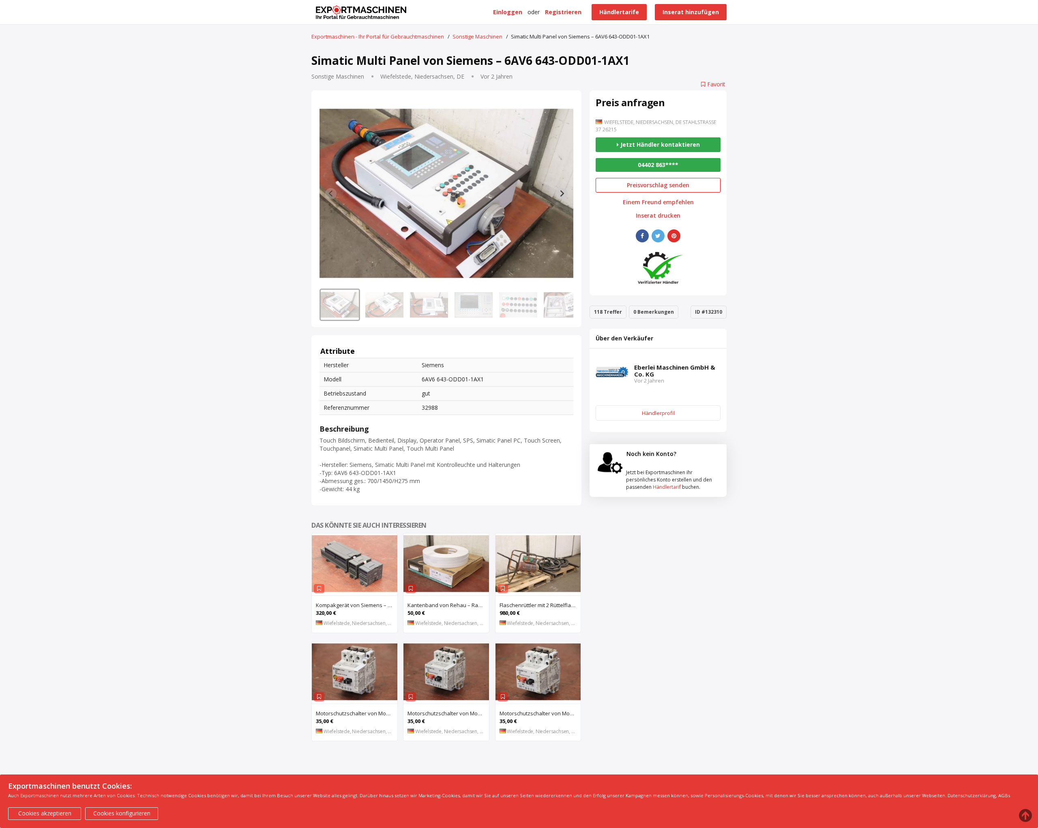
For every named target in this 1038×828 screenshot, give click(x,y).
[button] (340, 305)
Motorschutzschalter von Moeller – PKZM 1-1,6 (540, 713)
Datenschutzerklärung (972, 795)
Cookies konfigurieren (121, 813)
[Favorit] (319, 588)
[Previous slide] (331, 193)
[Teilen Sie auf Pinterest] (673, 235)
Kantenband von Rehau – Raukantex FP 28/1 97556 (448, 605)
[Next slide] (562, 193)
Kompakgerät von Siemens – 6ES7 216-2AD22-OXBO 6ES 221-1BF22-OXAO (356, 605)
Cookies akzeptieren (44, 813)
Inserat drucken (658, 215)
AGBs (1004, 795)
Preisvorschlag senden (658, 185)
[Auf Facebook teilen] (642, 235)
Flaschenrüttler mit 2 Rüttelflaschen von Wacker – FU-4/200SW (540, 605)
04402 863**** (658, 165)
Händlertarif (667, 487)
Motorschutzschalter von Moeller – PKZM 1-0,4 (356, 713)
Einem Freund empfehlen (658, 202)
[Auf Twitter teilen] (658, 235)
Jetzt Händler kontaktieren (659, 144)
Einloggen (507, 12)
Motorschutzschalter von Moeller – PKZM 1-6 (448, 713)
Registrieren (563, 12)
